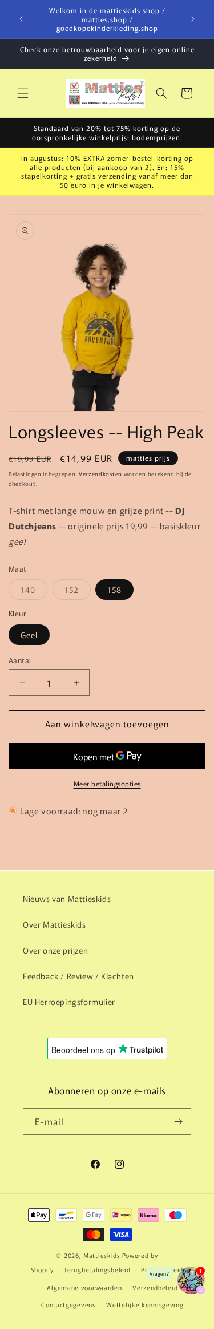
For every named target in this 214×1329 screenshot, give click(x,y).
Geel (29, 634)
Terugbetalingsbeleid (97, 1269)
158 (114, 589)
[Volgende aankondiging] (192, 18)
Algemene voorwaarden (84, 1287)
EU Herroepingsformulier (69, 1001)
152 (77, 591)
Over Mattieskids (54, 924)
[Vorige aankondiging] (21, 18)
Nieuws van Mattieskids (67, 898)
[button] (22, 93)
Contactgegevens (68, 1304)
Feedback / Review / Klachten (78, 976)
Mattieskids (101, 1255)
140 (34, 591)
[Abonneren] (178, 1121)
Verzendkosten (100, 473)
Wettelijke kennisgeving (144, 1304)
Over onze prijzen (55, 950)
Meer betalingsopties (107, 783)
